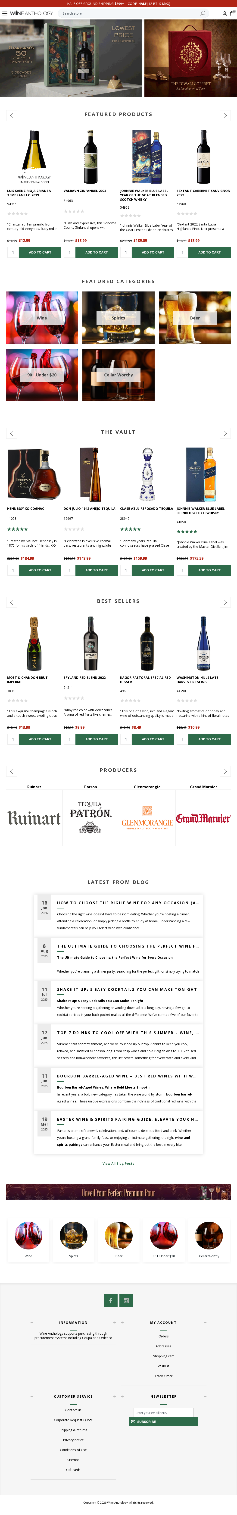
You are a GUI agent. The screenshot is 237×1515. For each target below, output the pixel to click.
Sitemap (73, 1460)
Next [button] (225, 115)
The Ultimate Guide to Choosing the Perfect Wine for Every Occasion (128, 946)
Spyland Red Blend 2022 (85, 677)
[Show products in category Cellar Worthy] (209, 1235)
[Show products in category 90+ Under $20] (164, 1235)
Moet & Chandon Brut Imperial (27, 679)
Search (203, 13)
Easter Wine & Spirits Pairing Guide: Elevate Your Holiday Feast (128, 1119)
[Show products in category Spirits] (73, 1235)
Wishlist (163, 1366)
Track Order (163, 1376)
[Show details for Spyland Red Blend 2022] (91, 644)
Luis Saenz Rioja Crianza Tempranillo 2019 (29, 192)
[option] (34, 193)
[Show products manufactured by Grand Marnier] (94, 818)
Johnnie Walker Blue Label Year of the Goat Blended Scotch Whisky (144, 195)
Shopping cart (163, 1356)
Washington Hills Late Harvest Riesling (197, 679)
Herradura (150, 786)
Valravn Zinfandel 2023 (85, 190)
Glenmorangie (37, 786)
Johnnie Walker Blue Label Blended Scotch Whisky (201, 510)
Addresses (163, 1346)
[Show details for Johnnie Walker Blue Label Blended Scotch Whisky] (204, 475)
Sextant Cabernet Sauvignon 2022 (203, 192)
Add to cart (40, 252)
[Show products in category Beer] (119, 1235)
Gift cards (73, 1470)
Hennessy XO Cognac (25, 508)
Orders (164, 1336)
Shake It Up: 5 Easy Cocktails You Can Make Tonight (127, 989)
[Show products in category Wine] (28, 1235)
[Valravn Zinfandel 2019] (91, 157)
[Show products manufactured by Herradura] (150, 818)
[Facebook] (111, 1300)
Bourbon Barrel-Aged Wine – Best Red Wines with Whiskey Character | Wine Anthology (128, 1076)
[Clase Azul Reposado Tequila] (147, 475)
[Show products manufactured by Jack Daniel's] (207, 818)
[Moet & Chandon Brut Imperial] (34, 644)
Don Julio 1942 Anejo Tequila (89, 508)
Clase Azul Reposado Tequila (146, 508)
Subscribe (146, 1422)
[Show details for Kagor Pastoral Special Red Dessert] (147, 644)
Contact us (73, 1410)
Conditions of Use (73, 1450)
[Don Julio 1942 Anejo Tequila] (91, 475)
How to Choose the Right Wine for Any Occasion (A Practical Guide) (128, 902)
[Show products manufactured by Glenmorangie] (37, 818)
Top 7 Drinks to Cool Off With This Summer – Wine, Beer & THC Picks (128, 1032)
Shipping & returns (73, 1430)
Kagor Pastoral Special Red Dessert (145, 679)
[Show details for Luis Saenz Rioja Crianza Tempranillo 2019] (34, 157)
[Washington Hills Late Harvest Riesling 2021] (204, 644)
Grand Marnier (93, 786)
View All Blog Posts (118, 1163)
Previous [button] (11, 115)
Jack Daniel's (206, 786)
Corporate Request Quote (73, 1420)
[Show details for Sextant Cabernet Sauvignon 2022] (204, 157)
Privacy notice (73, 1440)
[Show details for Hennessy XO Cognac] (34, 475)
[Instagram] (126, 1300)
